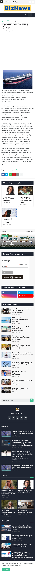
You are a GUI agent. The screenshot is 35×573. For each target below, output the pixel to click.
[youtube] (25, 418)
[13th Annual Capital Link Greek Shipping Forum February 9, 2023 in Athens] (6, 528)
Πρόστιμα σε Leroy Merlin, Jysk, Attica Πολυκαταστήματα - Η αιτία (26, 200)
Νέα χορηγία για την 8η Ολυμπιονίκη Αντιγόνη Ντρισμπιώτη (19, 372)
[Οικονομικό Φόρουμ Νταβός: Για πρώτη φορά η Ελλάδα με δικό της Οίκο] (6, 364)
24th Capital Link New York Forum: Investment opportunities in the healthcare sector (22, 536)
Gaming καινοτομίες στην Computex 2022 (20, 389)
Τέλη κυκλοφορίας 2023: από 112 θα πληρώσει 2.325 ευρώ (22, 545)
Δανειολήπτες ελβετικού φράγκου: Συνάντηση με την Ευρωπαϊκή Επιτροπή (22, 467)
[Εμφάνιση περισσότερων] (21, 174)
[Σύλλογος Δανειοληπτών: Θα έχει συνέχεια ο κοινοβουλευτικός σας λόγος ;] (6, 434)
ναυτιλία (15, 170)
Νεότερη (4, 231)
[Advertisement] (17, 51)
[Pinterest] (14, 174)
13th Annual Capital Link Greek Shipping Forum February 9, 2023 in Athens (22, 527)
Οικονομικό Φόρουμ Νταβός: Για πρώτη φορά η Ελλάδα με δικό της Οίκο (22, 363)
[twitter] (26, 292)
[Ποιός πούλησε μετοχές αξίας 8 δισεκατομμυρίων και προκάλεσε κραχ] (6, 355)
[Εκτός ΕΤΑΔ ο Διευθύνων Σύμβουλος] (26, 504)
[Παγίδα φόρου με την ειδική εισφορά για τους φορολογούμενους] (6, 329)
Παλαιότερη (29, 231)
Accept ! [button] (6, 569)
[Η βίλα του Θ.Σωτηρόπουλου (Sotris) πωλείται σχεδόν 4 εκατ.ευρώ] (6, 320)
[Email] (17, 174)
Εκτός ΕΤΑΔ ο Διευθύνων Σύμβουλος (25, 511)
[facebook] (9, 292)
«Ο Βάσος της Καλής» (11, 2)
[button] (30, 2)
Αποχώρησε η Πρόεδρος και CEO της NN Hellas (8, 512)
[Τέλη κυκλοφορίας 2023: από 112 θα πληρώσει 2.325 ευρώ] (6, 546)
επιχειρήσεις (14, 20)
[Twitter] (6, 174)
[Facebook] (3, 174)
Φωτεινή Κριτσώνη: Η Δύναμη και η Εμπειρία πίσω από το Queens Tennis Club (8, 493)
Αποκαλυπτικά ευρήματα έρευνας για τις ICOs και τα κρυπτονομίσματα (22, 310)
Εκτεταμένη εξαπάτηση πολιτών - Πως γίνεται (22, 381)
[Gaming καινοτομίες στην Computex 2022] (6, 390)
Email (4, 266)
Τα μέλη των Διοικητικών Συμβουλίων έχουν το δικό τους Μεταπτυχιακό (21, 337)
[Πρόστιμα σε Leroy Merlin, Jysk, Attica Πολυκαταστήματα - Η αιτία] (26, 190)
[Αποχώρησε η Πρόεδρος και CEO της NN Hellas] (9, 504)
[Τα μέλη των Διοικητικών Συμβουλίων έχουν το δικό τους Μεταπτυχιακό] (6, 338)
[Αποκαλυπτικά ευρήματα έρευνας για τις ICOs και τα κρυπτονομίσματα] (6, 311)
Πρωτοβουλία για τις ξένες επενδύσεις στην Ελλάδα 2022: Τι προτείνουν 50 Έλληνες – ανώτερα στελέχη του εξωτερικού (22, 443)
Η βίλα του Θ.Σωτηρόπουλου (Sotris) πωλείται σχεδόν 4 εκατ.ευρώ (21, 319)
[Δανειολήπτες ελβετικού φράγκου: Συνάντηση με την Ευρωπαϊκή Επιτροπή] (6, 468)
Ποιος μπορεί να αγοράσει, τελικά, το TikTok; (8, 220)
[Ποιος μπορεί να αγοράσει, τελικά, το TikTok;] (9, 212)
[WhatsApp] (10, 174)
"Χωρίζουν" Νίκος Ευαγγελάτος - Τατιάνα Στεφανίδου (22, 345)
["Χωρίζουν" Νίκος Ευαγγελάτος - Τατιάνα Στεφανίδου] (6, 347)
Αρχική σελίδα (5, 20)
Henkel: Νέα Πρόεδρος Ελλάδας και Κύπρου (9, 199)
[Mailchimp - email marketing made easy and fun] (12, 278)
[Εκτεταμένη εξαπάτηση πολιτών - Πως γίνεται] (6, 382)
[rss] (21, 418)
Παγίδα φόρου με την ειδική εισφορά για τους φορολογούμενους (20, 328)
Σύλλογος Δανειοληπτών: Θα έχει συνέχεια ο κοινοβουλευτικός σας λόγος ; (22, 433)
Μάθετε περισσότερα (16, 565)
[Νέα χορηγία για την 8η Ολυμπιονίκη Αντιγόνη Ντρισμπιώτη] (6, 373)
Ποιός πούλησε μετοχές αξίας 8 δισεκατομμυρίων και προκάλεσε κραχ (22, 354)
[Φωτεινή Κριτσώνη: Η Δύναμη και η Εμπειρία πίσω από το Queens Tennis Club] (9, 484)
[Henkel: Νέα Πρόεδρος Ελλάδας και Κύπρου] (9, 190)
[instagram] (9, 296)
